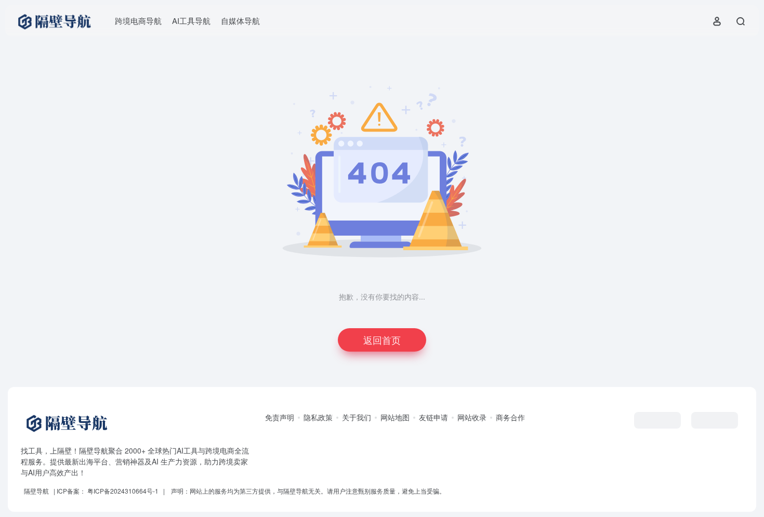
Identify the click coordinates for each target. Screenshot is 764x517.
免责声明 (279, 417)
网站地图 (395, 417)
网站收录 (471, 417)
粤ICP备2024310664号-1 (123, 490)
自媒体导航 (240, 20)
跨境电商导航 (138, 20)
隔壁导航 (36, 490)
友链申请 (433, 417)
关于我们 (356, 417)
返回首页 (382, 339)
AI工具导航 (191, 20)
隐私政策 (318, 417)
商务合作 (510, 417)
